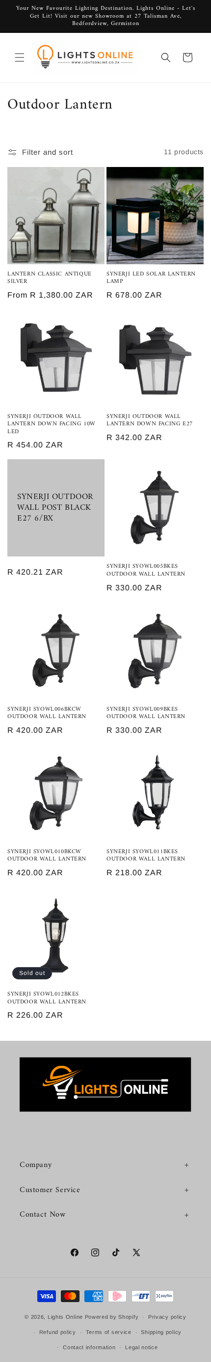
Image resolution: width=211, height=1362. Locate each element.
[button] (19, 57)
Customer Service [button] (50, 1190)
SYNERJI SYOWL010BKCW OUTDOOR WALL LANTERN (46, 855)
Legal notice (141, 1347)
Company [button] (36, 1165)
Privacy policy (167, 1317)
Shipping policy (161, 1332)
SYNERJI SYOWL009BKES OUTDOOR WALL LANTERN (145, 713)
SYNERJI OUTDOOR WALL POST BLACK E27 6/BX (55, 508)
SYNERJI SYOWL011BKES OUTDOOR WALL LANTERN (145, 855)
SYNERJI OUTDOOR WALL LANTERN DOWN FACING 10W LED (51, 424)
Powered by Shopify (112, 1317)
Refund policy (57, 1332)
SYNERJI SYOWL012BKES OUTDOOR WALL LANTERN (46, 998)
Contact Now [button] (43, 1215)
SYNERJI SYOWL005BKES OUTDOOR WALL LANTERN (145, 570)
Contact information (89, 1347)
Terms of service (109, 1332)
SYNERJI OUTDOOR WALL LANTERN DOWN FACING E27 (149, 420)
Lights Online (65, 1317)
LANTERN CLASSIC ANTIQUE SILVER (49, 278)
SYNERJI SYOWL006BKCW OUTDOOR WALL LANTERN (46, 713)
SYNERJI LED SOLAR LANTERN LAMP (151, 278)
